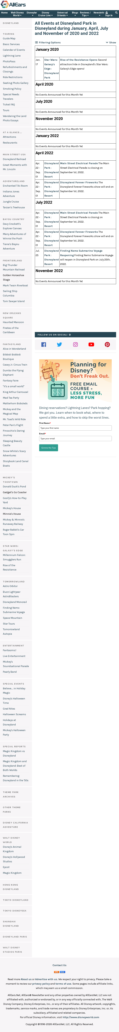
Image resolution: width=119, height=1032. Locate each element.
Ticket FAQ (9, 104)
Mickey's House (12, 508)
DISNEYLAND (11, 23)
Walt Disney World (17, 14)
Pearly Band (10, 671)
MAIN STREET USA (14, 154)
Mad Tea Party (11, 397)
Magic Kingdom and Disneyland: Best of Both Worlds (15, 766)
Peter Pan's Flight (13, 425)
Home (4, 12)
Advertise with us (46, 979)
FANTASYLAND (12, 344)
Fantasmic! (9, 650)
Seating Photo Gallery (15, 83)
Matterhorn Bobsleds (15, 403)
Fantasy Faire (10, 380)
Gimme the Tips (48, 447)
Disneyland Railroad (14, 159)
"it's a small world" (13, 386)
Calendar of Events (14, 49)
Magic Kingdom (12, 872)
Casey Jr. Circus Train (15, 364)
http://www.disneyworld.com (81, 1017)
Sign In (108, 15)
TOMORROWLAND (14, 581)
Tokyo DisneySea (15, 910)
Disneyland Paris (15, 936)
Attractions (9, 136)
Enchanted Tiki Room (15, 185)
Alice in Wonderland (14, 348)
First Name (45, 423)
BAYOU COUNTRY (14, 219)
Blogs (75, 12)
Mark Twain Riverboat (15, 285)
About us (26, 979)
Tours (6, 110)
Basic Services (11, 44)
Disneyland (33, 12)
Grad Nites (9, 708)
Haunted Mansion (13, 322)
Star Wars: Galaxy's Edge (51, 64)
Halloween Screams (14, 714)
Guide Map (9, 38)
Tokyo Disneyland (16, 900)
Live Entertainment (14, 656)
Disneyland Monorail (15, 602)
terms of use (63, 983)
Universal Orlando (62, 14)
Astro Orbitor (10, 586)
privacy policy (41, 983)
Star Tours (9, 623)
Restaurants (10, 142)
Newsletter (100, 12)
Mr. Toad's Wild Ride (14, 419)
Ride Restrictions (12, 77)
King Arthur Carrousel (15, 392)
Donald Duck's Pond (14, 486)
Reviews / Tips (85, 14)
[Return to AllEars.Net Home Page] (22, 7)
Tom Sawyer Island (14, 301)
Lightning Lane (12, 55)
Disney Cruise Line (44, 14)
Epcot (6, 867)
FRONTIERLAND (12, 260)
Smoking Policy (12, 88)
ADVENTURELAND (14, 181)
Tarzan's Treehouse (14, 207)
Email (42, 433)
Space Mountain (12, 617)
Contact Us (59, 965)
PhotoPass (9, 61)
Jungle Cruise (11, 201)
